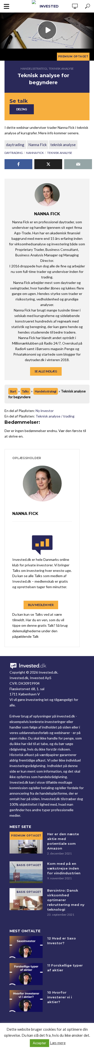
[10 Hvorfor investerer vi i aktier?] (26, 1001)
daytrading (15, 144)
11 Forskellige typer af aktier (65, 967)
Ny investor (45, 410)
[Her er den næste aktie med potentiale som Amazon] (26, 843)
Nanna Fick (37, 144)
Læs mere (58, 1042)
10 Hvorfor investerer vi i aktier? (59, 997)
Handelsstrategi (34, 68)
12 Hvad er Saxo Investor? (61, 940)
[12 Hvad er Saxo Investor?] (26, 947)
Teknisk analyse (61, 68)
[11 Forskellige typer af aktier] (26, 974)
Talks (25, 391)
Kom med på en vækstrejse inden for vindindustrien (63, 868)
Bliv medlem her (41, 605)
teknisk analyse (63, 144)
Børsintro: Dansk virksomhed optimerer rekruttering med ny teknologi (65, 899)
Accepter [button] (39, 1043)
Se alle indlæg (46, 371)
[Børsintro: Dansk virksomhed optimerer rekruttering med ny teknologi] (26, 899)
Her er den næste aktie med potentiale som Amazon (63, 841)
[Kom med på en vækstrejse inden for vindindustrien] (26, 872)
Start (13, 391)
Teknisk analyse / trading (55, 416)
